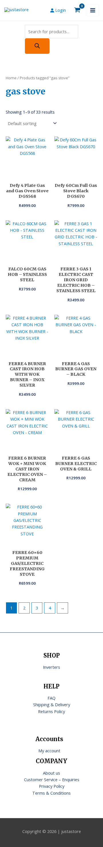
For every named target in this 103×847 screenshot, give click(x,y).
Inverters (51, 667)
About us (51, 773)
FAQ (51, 698)
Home (11, 77)
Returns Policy (51, 711)
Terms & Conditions (51, 793)
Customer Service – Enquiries (51, 779)
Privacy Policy (51, 786)
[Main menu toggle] (93, 10)
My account (49, 750)
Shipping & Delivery (51, 704)
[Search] (37, 46)
